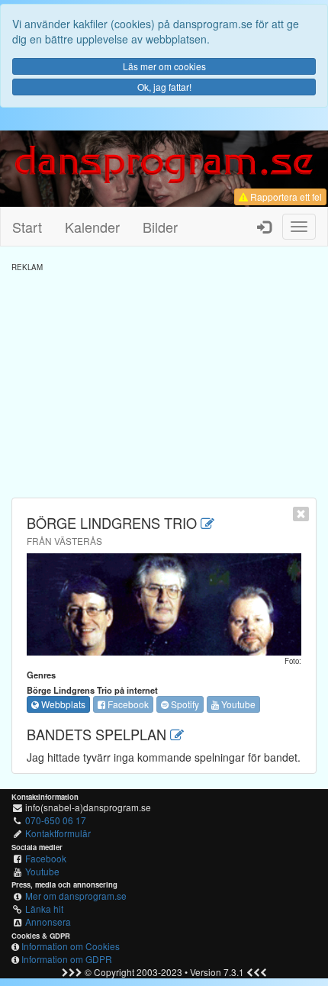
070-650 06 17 (55, 820)
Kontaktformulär (58, 832)
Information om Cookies (70, 945)
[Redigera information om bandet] (207, 523)
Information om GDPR (66, 958)
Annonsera (48, 921)
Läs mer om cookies (164, 66)
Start (27, 227)
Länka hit (44, 908)
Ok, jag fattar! (164, 86)
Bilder (160, 227)
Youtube (237, 704)
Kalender (92, 227)
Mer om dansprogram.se (76, 895)
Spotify (184, 704)
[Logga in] (264, 227)
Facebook (127, 704)
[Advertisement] (164, 379)
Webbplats (62, 704)
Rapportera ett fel (285, 196)
